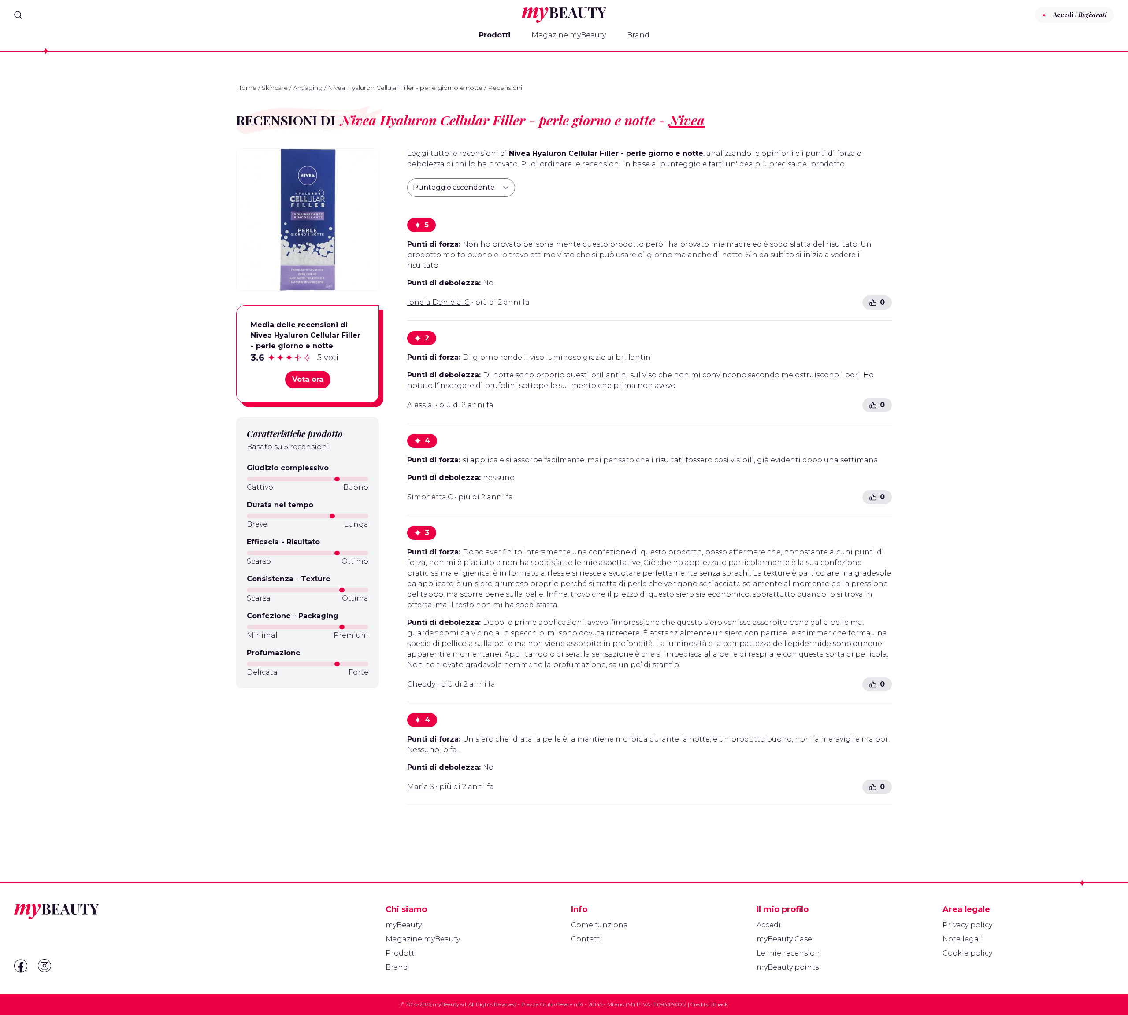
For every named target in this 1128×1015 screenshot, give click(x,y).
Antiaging (308, 88)
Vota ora (307, 379)
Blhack (719, 1004)
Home (246, 88)
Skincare (275, 88)
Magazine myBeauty (568, 35)
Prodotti (494, 35)
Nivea (687, 120)
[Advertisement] (307, 757)
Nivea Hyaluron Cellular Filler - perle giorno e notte (405, 88)
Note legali (962, 939)
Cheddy (421, 684)
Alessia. (421, 405)
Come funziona (599, 925)
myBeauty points (788, 967)
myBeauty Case (784, 939)
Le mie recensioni (789, 953)
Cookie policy (967, 953)
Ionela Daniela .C (438, 302)
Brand (638, 35)
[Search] (18, 15)
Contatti (586, 939)
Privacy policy (967, 925)
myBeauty (404, 925)
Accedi (769, 925)
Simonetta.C (430, 497)
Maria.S (420, 786)
